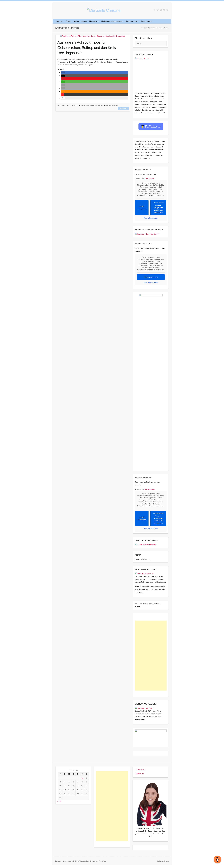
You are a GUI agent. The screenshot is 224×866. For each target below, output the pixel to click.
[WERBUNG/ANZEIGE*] (144, 574)
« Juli (59, 801)
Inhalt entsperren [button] (142, 207)
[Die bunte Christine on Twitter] (157, 10)
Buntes (84, 21)
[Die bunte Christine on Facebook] (154, 10)
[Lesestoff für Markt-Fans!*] (145, 545)
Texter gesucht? (146, 21)
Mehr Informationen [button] (151, 218)
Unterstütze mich (132, 21)
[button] (63, 72)
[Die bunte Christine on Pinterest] (160, 10)
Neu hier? (59, 21)
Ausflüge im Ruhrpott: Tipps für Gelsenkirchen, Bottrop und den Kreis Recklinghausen (86, 47)
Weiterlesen (123, 109)
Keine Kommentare (112, 105)
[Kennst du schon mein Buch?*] (147, 234)
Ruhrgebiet (98, 105)
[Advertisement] (151, 656)
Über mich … (94, 21)
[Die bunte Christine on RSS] (167, 10)
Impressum (140, 773)
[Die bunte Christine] (151, 73)
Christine (62, 105)
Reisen (68, 21)
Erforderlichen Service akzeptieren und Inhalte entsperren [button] (158, 207)
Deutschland (85, 105)
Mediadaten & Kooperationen (112, 21)
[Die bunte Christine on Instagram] (164, 10)
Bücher (76, 21)
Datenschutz (140, 769)
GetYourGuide (149, 179)
